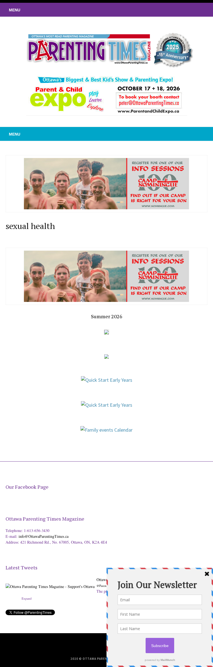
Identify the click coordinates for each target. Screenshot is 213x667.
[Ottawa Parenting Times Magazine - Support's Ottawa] (50, 582)
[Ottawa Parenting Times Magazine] (106, 49)
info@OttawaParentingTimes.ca (44, 536)
